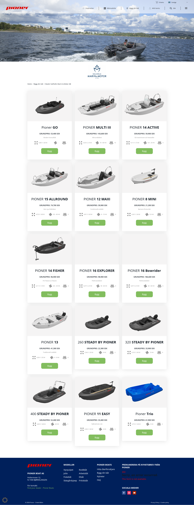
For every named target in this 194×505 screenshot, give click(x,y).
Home (29, 84)
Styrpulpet (68, 470)
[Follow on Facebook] (124, 493)
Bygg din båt (38, 84)
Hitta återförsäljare (106, 469)
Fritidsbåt (83, 480)
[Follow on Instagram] (129, 493)
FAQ (99, 480)
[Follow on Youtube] (134, 493)
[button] (178, 2)
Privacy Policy (155, 502)
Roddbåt (83, 470)
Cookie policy (165, 502)
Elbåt (81, 477)
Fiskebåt (67, 477)
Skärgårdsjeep (70, 480)
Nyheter (101, 476)
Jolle (66, 473)
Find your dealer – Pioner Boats (40, 488)
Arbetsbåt (83, 473)
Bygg (49, 151)
